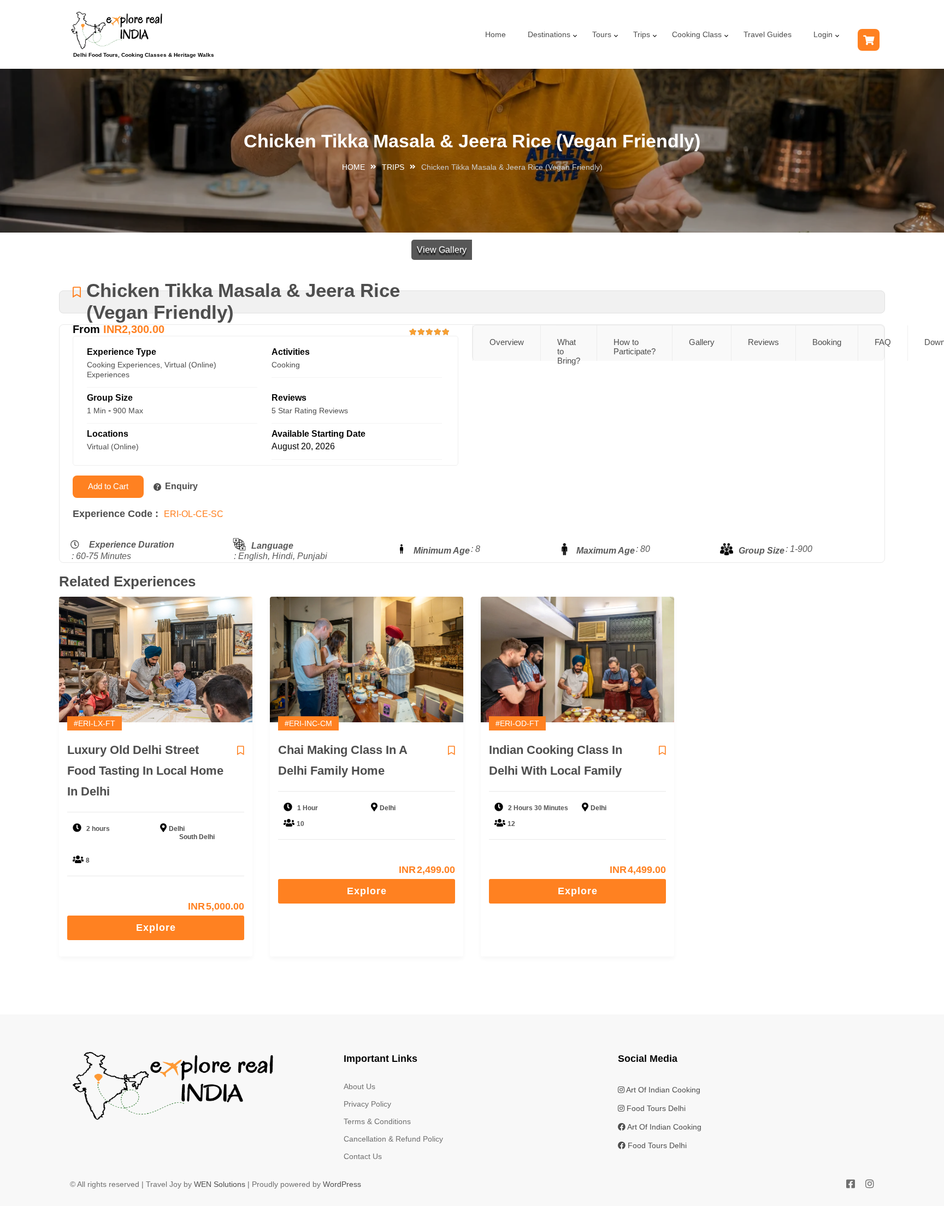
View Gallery (442, 249)
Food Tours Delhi (655, 1108)
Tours (601, 34)
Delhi (177, 829)
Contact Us (363, 1156)
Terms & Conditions (377, 1121)
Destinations (549, 34)
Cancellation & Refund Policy (393, 1138)
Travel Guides (768, 34)
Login (823, 34)
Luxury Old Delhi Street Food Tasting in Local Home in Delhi (145, 770)
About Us (359, 1086)
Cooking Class (697, 34)
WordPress (342, 1184)
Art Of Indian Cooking (662, 1089)
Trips (641, 34)
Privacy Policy (367, 1104)
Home (495, 34)
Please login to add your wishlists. (77, 292)
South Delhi (197, 837)
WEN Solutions (219, 1184)
